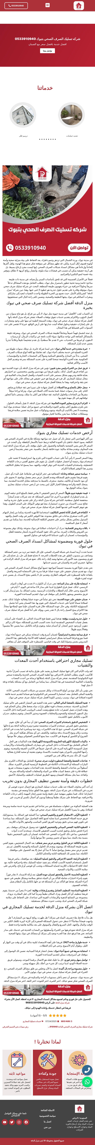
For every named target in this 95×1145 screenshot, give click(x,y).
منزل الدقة (35, 1140)
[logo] (79, 5)
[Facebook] (26, 1122)
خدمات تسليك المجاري (32, 1021)
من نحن (47, 1127)
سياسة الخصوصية (47, 1116)
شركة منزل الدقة (62, 1002)
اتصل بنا (47, 1121)
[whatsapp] (87, 1082)
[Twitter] (12, 1122)
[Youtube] (5, 1122)
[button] (48, 5)
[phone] (87, 1070)
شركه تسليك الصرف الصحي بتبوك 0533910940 (47, 39)
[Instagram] (19, 1122)
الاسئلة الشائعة (47, 1110)
